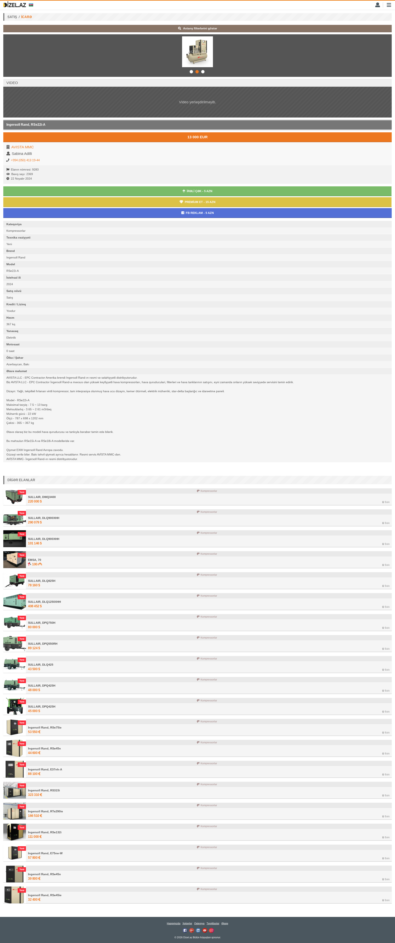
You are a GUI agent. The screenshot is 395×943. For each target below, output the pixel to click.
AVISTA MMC (22, 147)
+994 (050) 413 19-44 (25, 160)
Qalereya (199, 923)
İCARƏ (26, 17)
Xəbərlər (187, 923)
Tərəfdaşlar (213, 923)
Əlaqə (224, 923)
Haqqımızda (173, 923)
